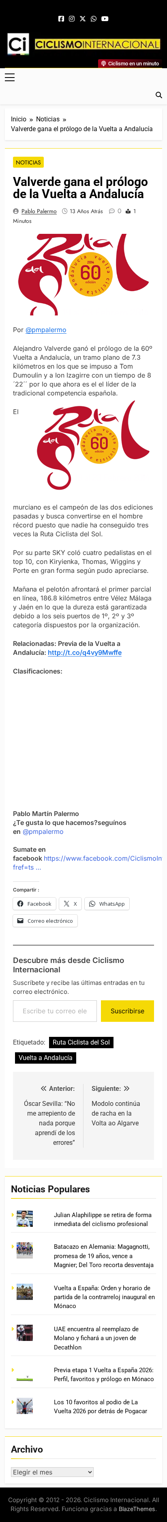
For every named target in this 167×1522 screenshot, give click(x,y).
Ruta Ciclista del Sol (81, 1042)
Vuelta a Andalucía (46, 1058)
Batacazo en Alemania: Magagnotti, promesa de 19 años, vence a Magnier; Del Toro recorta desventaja (104, 1256)
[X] (82, 19)
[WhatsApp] (93, 19)
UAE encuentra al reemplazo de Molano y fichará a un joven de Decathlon (96, 1338)
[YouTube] (105, 19)
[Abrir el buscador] (159, 95)
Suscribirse (127, 1011)
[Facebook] (61, 19)
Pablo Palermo (39, 211)
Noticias (28, 162)
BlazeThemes (137, 1508)
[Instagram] (71, 19)
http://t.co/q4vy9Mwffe (85, 652)
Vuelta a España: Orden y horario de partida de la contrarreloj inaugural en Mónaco (104, 1297)
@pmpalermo (46, 330)
